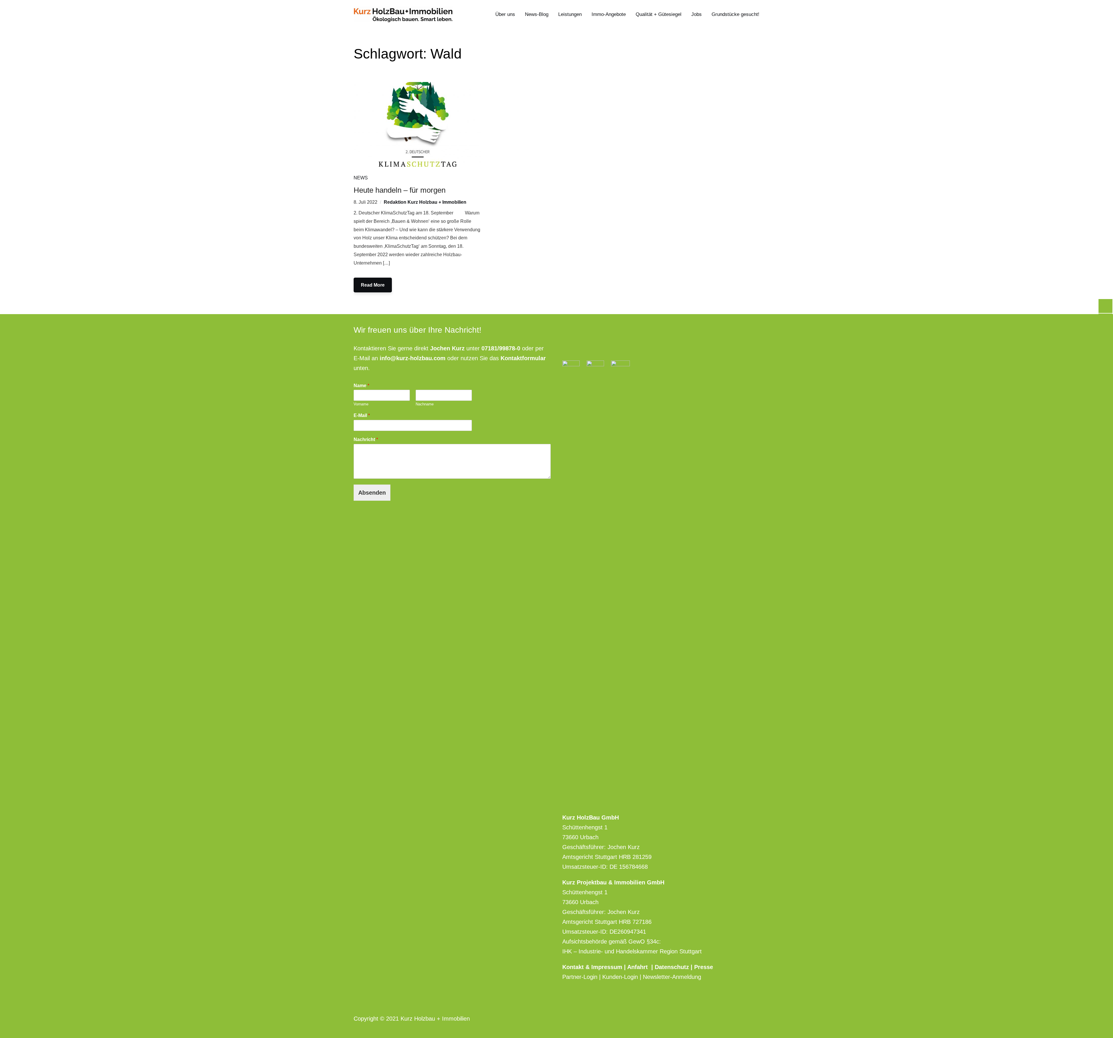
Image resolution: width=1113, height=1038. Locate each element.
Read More (373, 285)
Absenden (372, 492)
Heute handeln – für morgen (399, 190)
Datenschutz (672, 967)
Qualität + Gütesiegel (658, 14)
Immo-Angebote (609, 14)
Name (361, 385)
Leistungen (570, 14)
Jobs (696, 14)
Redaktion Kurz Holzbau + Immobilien (425, 202)
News (361, 177)
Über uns (505, 14)
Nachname (425, 404)
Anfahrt (639, 967)
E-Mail (362, 415)
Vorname (361, 404)
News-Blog (536, 14)
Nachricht (366, 439)
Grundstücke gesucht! (735, 14)
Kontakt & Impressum (593, 967)
